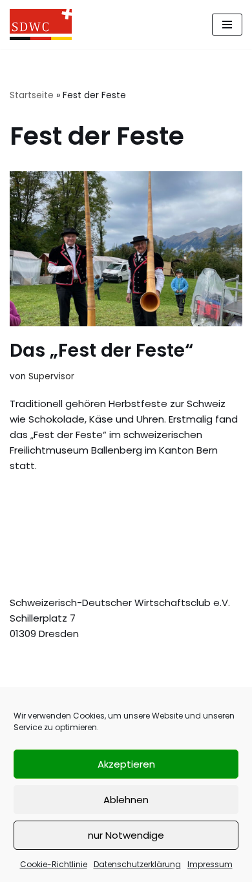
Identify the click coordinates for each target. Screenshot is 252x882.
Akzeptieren (126, 764)
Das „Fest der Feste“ (101, 350)
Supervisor (51, 376)
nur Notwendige (126, 835)
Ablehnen (126, 799)
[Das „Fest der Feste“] (126, 248)
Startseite (32, 95)
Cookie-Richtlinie (53, 864)
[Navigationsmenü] (227, 25)
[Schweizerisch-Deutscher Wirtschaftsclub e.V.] (41, 24)
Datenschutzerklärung (137, 864)
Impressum (210, 864)
